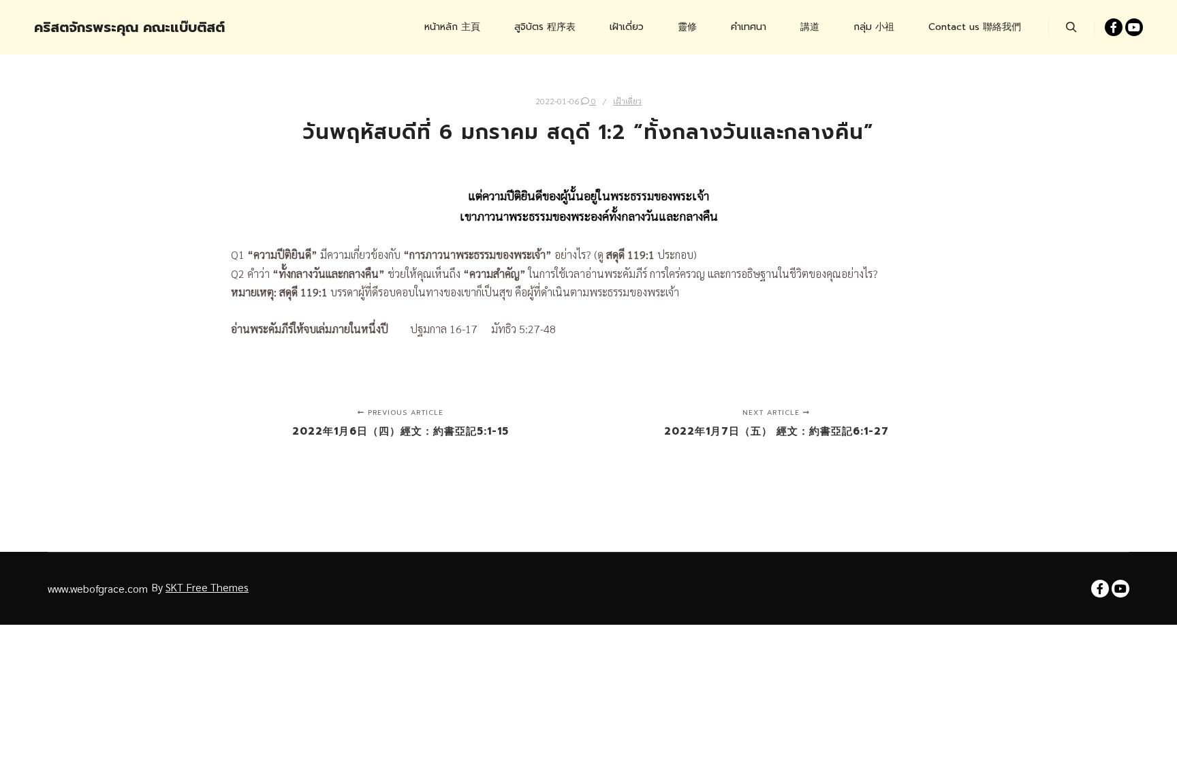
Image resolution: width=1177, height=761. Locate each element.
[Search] (1071, 27)
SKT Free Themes (207, 587)
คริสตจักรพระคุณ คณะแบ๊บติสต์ (102, 27)
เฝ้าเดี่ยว (627, 100)
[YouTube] (1134, 27)
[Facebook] (1114, 27)
